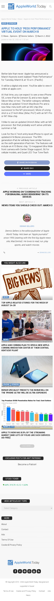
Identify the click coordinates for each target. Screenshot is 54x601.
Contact (4, 529)
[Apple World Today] (27, 6)
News (4, 23)
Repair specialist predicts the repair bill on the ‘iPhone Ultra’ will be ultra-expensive (24, 391)
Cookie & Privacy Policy (11, 545)
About (4, 524)
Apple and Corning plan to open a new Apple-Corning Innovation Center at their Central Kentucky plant (25, 348)
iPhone (6, 384)
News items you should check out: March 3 (27, 205)
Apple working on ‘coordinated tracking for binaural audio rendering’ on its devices (27, 194)
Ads (3, 534)
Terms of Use (7, 540)
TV (12, 427)
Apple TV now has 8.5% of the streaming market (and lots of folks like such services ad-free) (25, 435)
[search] (50, 6)
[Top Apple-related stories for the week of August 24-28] (27, 284)
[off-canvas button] (3, 6)
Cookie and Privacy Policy (26, 591)
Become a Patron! (27, 464)
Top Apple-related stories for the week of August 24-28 (24, 304)
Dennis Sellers (27, 36)
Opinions (12, 23)
